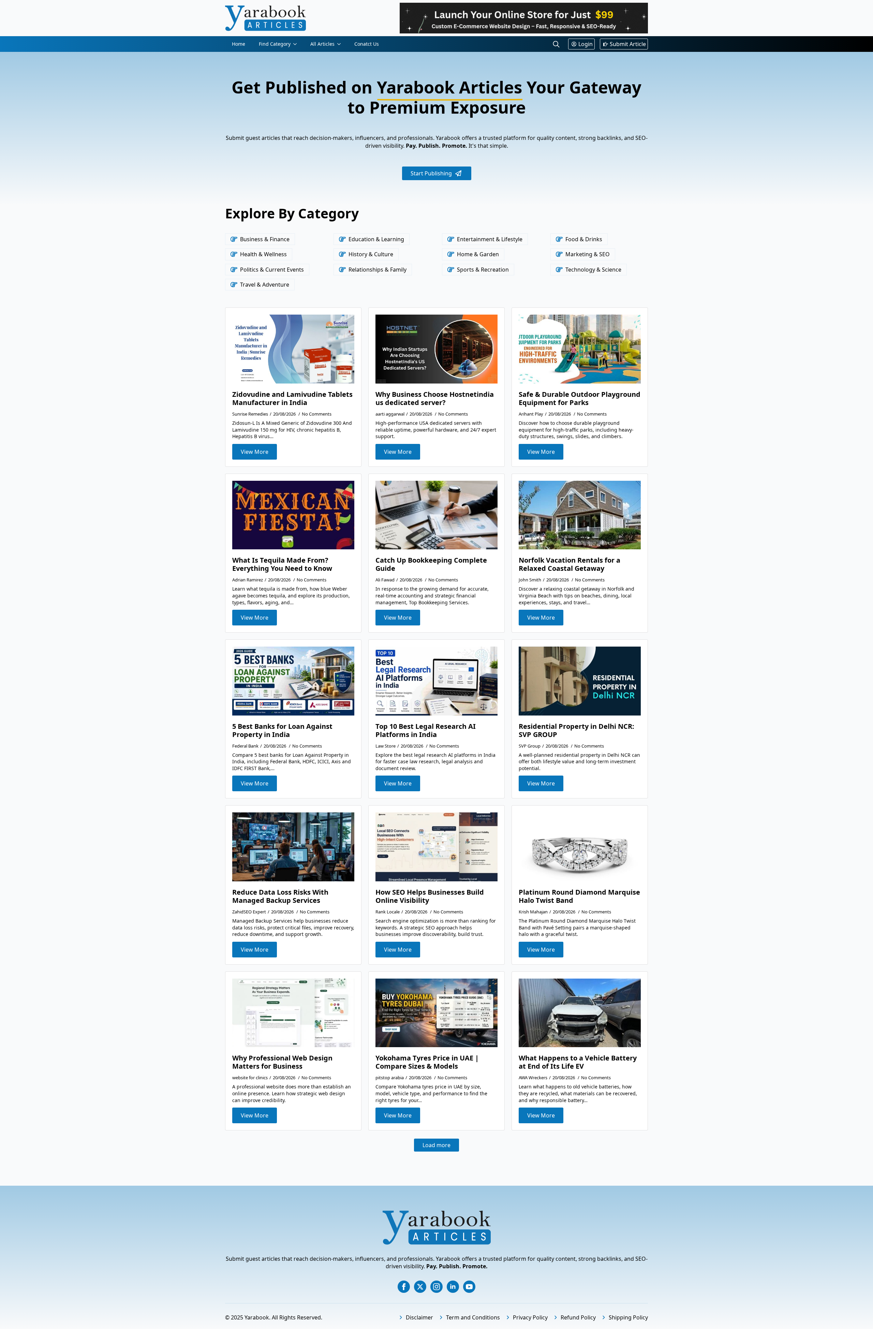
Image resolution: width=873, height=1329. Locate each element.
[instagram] (436, 1287)
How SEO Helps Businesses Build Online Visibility (429, 896)
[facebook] (404, 1287)
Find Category (275, 44)
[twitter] (420, 1287)
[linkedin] (453, 1287)
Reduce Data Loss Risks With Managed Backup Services (280, 896)
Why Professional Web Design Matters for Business (282, 1062)
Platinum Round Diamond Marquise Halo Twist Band (579, 896)
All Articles (322, 44)
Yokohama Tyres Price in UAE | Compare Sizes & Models (427, 1062)
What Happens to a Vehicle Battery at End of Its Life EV (578, 1062)
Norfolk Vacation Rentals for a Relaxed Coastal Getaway (569, 564)
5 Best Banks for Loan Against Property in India (282, 730)
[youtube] (469, 1287)
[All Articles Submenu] (341, 44)
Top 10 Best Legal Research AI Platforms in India (425, 730)
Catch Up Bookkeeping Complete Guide (431, 564)
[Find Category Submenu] (297, 44)
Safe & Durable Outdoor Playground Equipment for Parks (579, 398)
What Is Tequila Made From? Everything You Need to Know (282, 564)
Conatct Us (366, 44)
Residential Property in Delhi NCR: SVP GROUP (576, 730)
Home (238, 44)
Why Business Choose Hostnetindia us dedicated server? (434, 398)
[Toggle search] (556, 44)
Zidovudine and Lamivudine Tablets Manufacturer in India (292, 398)
